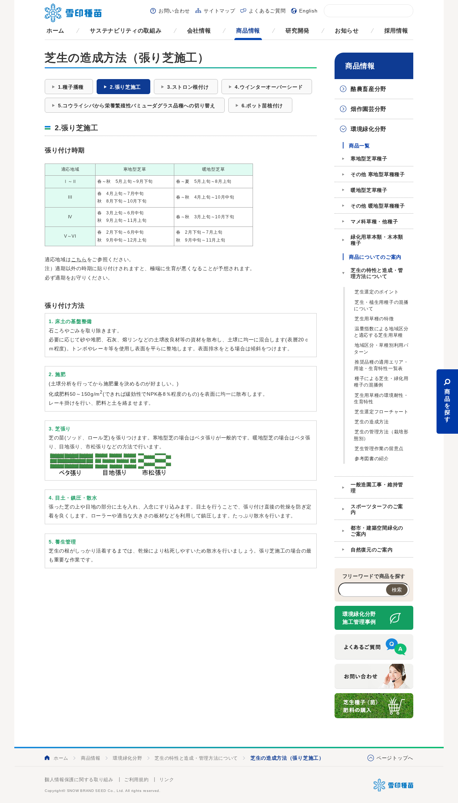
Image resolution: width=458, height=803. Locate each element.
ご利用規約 (136, 779)
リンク (166, 779)
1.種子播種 (71, 87)
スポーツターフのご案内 (377, 509)
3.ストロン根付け (188, 87)
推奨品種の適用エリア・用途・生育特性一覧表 (381, 365)
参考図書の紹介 (372, 458)
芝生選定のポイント (377, 292)
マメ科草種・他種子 (374, 221)
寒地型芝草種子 (369, 158)
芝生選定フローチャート (382, 411)
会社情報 (199, 31)
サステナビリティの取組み (125, 31)
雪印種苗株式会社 (393, 785)
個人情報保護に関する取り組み (79, 779)
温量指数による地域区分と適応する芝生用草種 (381, 332)
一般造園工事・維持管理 (377, 487)
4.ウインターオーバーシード (269, 87)
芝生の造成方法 (372, 421)
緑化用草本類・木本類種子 (377, 240)
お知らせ (347, 31)
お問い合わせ (174, 11)
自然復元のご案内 (372, 550)
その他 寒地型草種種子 (378, 174)
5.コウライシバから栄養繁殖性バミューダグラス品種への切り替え (136, 105)
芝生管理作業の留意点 (379, 448)
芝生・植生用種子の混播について (381, 305)
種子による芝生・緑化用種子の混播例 (381, 382)
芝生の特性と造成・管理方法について (377, 273)
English (308, 11)
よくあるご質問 (267, 11)
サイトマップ (219, 11)
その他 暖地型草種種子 (378, 206)
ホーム (55, 31)
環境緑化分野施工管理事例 (359, 618)
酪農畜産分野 (368, 89)
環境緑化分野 (368, 129)
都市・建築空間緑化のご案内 (377, 531)
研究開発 (298, 31)
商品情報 (248, 31)
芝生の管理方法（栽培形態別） (381, 435)
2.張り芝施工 (125, 87)
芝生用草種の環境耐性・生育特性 (381, 398)
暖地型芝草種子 (369, 190)
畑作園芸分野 (368, 109)
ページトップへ (394, 758)
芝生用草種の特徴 (374, 318)
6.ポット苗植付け (262, 105)
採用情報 (396, 31)
